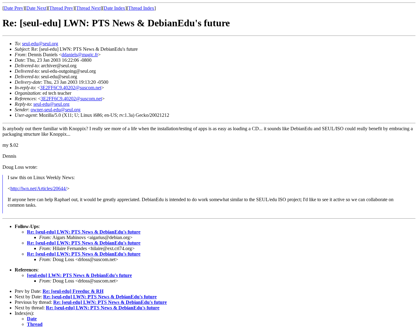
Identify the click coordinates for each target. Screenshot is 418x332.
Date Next (36, 8)
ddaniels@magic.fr (80, 54)
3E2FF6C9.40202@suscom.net (70, 87)
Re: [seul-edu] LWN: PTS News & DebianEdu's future (83, 231)
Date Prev (13, 8)
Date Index (114, 8)
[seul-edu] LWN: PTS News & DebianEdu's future (79, 275)
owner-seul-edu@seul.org (55, 109)
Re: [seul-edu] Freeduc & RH (73, 291)
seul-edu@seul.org (40, 43)
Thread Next (88, 8)
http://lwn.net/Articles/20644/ (38, 188)
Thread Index (141, 8)
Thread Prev (61, 8)
